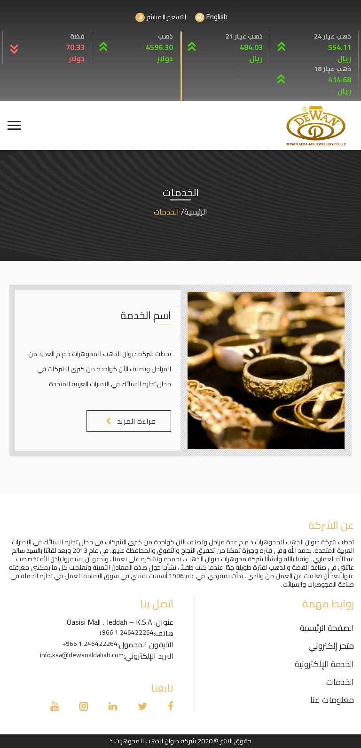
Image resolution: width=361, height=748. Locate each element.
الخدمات (340, 682)
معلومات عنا (332, 699)
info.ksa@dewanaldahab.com (82, 655)
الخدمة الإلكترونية (324, 664)
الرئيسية (195, 212)
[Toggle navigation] (13, 125)
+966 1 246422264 (126, 632)
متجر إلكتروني (331, 645)
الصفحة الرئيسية (327, 627)
